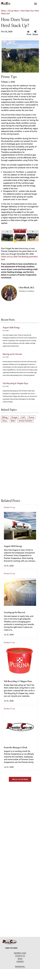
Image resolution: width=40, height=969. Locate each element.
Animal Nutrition (25, 420)
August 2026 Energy (11, 327)
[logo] (9, 942)
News (3, 10)
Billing (4, 417)
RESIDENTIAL (20, 966)
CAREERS (20, 961)
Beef (13, 420)
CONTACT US (20, 956)
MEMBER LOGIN (20, 953)
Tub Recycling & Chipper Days (15, 383)
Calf (23, 417)
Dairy (4, 420)
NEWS (20, 958)
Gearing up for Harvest (12, 354)
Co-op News (13, 10)
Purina (31, 417)
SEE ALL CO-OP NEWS (20, 779)
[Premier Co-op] (5, 4)
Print (29, 34)
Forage (14, 417)
